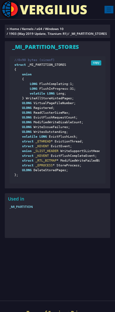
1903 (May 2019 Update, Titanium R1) (38, 34)
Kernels (28, 29)
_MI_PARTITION (21, 206)
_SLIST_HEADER (45, 151)
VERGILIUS (53, 9)
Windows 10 (54, 29)
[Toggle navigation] (108, 9)
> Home (13, 29)
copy (96, 62)
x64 (39, 29)
